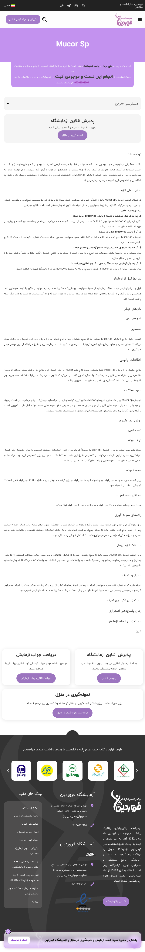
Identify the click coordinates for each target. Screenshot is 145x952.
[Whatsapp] (83, 5)
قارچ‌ (103, 400)
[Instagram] (76, 5)
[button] (139, 19)
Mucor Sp (135, 164)
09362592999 (81, 83)
